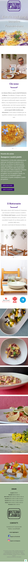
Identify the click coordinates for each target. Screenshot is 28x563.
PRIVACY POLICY (17, 554)
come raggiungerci (14, 532)
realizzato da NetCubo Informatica (14, 557)
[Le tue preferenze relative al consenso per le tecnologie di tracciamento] (25, 560)
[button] (3, 135)
